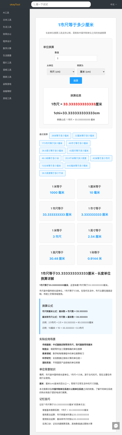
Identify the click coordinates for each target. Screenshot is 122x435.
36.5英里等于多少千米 (52, 173)
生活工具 (7, 27)
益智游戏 (7, 84)
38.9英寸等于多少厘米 (52, 150)
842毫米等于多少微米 (77, 165)
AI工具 (6, 12)
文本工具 (7, 19)
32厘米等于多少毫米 (84, 135)
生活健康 (7, 55)
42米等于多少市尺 (101, 158)
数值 (57, 52)
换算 (75, 80)
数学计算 (7, 48)
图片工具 (7, 62)
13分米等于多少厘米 (51, 165)
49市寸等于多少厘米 (78, 143)
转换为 (80, 65)
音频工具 (7, 69)
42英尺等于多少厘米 (79, 150)
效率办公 (7, 34)
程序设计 (7, 41)
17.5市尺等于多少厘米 (52, 143)
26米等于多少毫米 (60, 135)
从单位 (50, 65)
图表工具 (7, 77)
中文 (112, 4)
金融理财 (7, 91)
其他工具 (7, 98)
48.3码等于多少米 (50, 158)
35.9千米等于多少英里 (75, 158)
